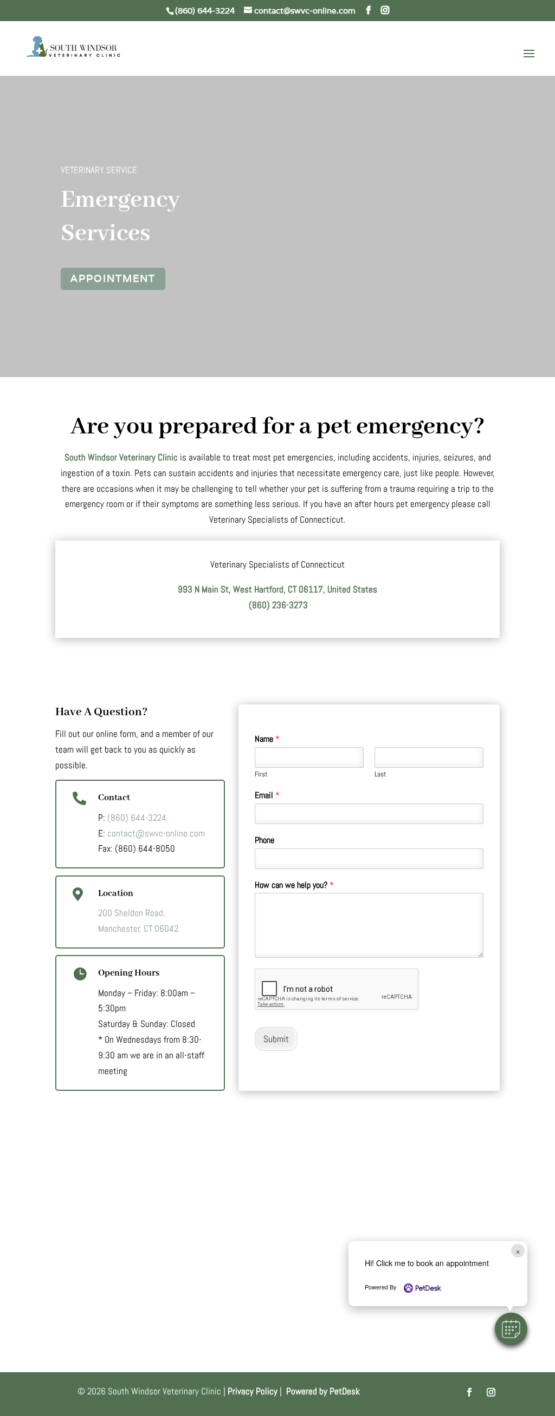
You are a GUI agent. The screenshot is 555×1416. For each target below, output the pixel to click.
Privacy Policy (253, 1391)
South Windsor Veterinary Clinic (121, 457)
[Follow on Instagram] (491, 1392)
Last (380, 774)
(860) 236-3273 (278, 605)
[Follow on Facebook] (469, 1392)
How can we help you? (294, 885)
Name (267, 739)
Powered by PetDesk (323, 1391)
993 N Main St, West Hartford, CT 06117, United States (277, 589)
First (261, 774)
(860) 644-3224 (205, 10)
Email (267, 795)
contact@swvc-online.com (156, 833)
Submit (276, 1039)
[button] (511, 1329)
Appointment (113, 278)
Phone (264, 840)
